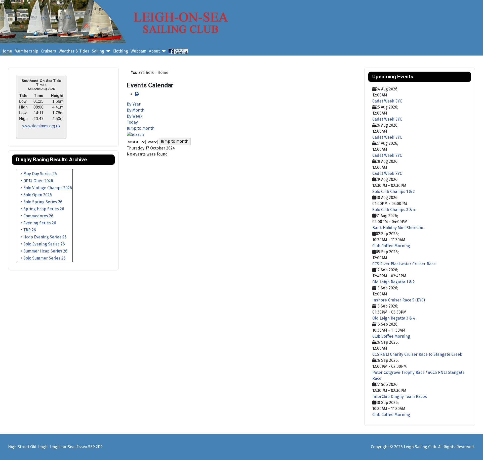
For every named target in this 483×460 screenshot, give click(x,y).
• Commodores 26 (35, 216)
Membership (26, 51)
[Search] (135, 134)
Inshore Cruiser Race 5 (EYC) (398, 300)
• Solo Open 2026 (34, 194)
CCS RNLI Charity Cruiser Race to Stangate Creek (417, 354)
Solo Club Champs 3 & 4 (393, 209)
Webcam (138, 51)
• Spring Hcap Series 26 (40, 209)
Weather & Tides (74, 51)
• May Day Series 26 (37, 173)
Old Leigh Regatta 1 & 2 (393, 282)
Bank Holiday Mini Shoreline (398, 227)
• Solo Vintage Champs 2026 (44, 187)
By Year (134, 104)
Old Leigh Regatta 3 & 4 (393, 318)
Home (6, 51)
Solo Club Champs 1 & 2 (393, 191)
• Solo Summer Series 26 (41, 258)
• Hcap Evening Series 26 (42, 237)
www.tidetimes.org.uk (41, 126)
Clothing (120, 51)
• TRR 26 (26, 230)
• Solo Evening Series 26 (41, 244)
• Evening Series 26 (36, 223)
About (154, 51)
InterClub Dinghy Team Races (399, 396)
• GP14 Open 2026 (35, 180)
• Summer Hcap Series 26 (42, 251)
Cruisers (48, 51)
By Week (134, 116)
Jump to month (140, 128)
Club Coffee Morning (391, 245)
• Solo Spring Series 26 (39, 201)
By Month (135, 110)
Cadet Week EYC (387, 101)
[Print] (137, 94)
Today (132, 122)
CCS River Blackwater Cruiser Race (404, 264)
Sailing (98, 51)
